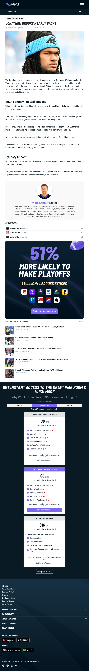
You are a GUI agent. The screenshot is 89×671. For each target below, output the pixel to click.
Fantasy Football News (15, 18)
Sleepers (5, 595)
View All (81, 321)
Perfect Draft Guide (8, 589)
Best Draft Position (8, 601)
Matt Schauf (11, 28)
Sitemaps (16, 661)
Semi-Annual (44, 405)
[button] (52, 430)
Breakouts (5, 598)
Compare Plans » (44, 571)
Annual (69, 405)
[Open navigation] (82, 4)
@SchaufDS (22, 28)
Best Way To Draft (8, 592)
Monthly (19, 405)
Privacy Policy (7, 661)
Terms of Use (24, 661)
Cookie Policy (34, 661)
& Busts (12, 598)
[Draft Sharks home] (12, 4)
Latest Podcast (7, 604)
